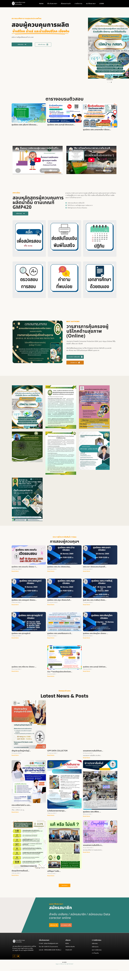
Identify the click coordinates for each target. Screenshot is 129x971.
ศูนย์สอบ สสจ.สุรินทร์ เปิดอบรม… (25, 125)
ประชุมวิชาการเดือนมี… (20, 871)
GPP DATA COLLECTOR (57, 751)
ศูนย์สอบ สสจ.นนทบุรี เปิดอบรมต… (61, 125)
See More (65, 885)
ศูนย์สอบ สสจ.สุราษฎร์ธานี (21, 633)
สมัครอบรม (95, 947)
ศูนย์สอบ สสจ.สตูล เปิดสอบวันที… (59, 600)
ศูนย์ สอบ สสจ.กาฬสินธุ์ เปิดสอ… (94, 600)
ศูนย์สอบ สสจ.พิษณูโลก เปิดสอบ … (95, 633)
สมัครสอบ (95, 943)
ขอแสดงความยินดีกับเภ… (93, 751)
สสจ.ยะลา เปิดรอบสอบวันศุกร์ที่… (94, 567)
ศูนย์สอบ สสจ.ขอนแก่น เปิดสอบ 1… (24, 567)
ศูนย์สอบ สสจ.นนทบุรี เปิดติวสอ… (95, 667)
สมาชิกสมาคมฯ (91, 4)
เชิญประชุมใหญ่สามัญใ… (21, 751)
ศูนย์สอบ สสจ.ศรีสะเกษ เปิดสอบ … (24, 667)
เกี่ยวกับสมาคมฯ (52, 4)
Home (41, 4)
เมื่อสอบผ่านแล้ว (66, 4)
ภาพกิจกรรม (78, 4)
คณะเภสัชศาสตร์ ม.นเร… (21, 805)
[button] (90, 49)
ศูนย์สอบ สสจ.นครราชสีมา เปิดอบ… (97, 130)
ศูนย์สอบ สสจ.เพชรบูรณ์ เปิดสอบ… (24, 600)
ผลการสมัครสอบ (97, 950)
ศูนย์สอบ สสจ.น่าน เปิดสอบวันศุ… (59, 567)
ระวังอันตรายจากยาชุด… (56, 811)
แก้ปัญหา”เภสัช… (54, 871)
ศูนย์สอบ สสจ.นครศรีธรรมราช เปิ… (59, 633)
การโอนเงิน (95, 953)
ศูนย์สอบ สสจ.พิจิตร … (92, 812)
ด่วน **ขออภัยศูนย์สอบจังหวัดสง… (59, 672)
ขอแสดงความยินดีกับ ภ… (93, 845)
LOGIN (101, 4)
